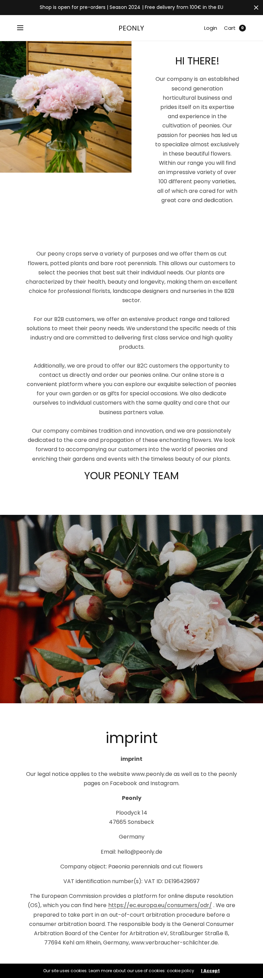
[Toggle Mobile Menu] (24, 28)
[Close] (256, 7)
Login (210, 28)
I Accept (210, 971)
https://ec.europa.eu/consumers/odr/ (160, 905)
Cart (230, 28)
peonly (131, 28)
